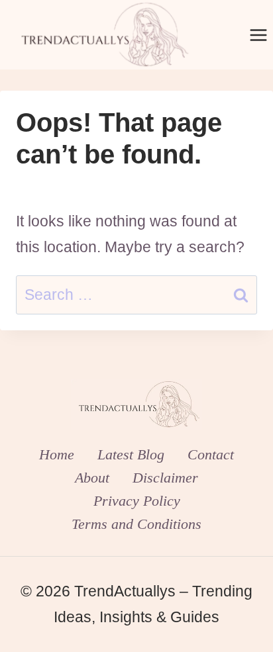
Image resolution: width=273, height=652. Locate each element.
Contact (211, 454)
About (92, 477)
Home (56, 454)
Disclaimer (165, 477)
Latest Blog (130, 454)
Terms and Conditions (136, 524)
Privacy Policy (136, 500)
